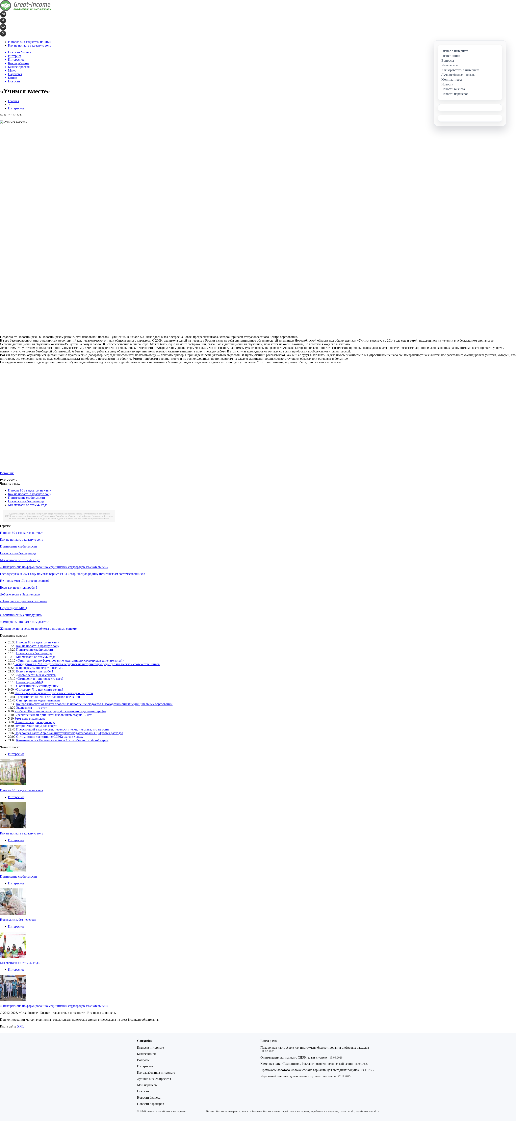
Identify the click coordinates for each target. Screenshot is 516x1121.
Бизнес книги (146, 1054)
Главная (13, 101)
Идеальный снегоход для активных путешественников (83, 518)
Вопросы (143, 1060)
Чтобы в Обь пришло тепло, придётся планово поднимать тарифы (60, 711)
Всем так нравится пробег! (18, 587)
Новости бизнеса (148, 1097)
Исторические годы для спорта (36, 725)
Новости (143, 1091)
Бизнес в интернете (150, 1047)
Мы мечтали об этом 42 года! (28, 505)
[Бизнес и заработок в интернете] (25, 10)
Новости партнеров (150, 1103)
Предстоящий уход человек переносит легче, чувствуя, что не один (62, 729)
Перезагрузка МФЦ (13, 608)
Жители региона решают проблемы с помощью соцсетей (39, 628)
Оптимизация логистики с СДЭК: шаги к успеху (49, 736)
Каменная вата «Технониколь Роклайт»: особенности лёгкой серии (59, 516)
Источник (7, 473)
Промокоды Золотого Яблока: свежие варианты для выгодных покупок (309, 1070)
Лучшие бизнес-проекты (154, 1078)
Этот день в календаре (30, 718)
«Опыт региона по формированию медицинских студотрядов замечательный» (54, 567)
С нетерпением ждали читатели (38, 700)
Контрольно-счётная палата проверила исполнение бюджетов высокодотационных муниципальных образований (94, 704)
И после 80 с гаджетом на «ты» (29, 42)
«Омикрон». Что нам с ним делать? (24, 621)
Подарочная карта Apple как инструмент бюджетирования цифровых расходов (46, 513)
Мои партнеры (147, 1085)
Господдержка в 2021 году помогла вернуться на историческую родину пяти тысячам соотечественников (72, 574)
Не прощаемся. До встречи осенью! (24, 580)
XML (20, 1026)
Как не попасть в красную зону (29, 45)
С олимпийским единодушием (21, 615)
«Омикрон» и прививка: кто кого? (23, 601)
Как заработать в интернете (156, 1072)
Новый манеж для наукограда (35, 722)
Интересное (16, 108)
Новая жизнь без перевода (26, 501)
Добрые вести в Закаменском (20, 594)
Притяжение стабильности (26, 497)
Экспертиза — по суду (31, 707)
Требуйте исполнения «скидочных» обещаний (48, 696)
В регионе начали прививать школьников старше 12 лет (53, 715)
